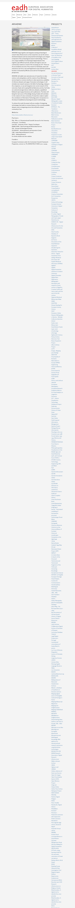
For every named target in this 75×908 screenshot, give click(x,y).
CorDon (53, 174)
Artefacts (53, 83)
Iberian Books (55, 543)
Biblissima (54, 95)
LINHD (53, 660)
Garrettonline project (57, 472)
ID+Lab (53, 547)
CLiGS (53, 158)
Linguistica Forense (56, 658)
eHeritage (54, 333)
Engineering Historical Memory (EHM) (56, 366)
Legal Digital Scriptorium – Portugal (55, 638)
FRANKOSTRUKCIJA (57, 442)
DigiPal (53, 267)
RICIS (52, 906)
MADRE (53, 678)
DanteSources (55, 220)
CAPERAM (54, 140)
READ (53, 864)
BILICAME (54, 97)
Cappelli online (55, 142)
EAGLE (53, 321)
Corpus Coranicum (56, 176)
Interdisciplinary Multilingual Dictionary (55, 586)
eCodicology (54, 331)
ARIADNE (54, 71)
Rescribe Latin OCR (56, 882)
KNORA (53, 622)
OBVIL (53, 765)
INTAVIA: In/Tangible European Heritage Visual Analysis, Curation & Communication (57, 579)
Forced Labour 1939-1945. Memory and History (56, 438)
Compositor (54, 164)
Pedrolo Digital (55, 797)
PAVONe (53, 795)
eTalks (53, 378)
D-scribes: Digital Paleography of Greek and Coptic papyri (57, 216)
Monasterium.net (56, 735)
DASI (52, 230)
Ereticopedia (54, 376)
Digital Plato (54, 277)
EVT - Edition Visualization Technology (55, 400)
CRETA (53, 200)
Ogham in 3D (54, 767)
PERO (53, 801)
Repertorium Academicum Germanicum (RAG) (56, 878)
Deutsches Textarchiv (57, 251)
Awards (19, 17)
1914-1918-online (55, 31)
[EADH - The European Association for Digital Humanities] (32, 11)
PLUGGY (53, 811)
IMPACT (53, 553)
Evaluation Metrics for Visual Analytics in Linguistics (57, 392)
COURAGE (54, 192)
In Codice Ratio (55, 555)
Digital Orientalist (56, 275)
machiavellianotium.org (57, 674)
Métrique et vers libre (57, 727)
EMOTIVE (54, 355)
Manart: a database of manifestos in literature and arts (56, 690)
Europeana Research (56, 388)
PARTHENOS (55, 793)
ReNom (53, 874)
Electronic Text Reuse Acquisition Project (56, 341)
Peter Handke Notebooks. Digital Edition (56, 805)
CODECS (54, 160)
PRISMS (53, 832)
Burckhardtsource (56, 129)
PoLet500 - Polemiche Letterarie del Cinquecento (57, 814)
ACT (52, 65)
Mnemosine (54, 733)
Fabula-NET (54, 414)
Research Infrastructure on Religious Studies (56, 886)
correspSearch (55, 190)
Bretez (53, 127)
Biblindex (53, 93)
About (29, 14)
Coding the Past (55, 162)
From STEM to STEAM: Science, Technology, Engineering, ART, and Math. (56, 462)
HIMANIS (54, 521)
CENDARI (54, 150)
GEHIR (53, 473)
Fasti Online (54, 418)
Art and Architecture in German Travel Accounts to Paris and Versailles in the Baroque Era (57, 77)
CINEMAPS (54, 154)
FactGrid (53, 416)
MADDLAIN (54, 676)
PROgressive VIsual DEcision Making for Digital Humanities (56, 844)
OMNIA (53, 769)
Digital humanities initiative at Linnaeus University (56, 271)
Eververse (54, 396)
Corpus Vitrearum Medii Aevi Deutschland (56, 184)
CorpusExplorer (55, 188)
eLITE (53, 349)
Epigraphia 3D (55, 374)
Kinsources (54, 620)
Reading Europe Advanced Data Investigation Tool (56, 868)
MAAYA (53, 672)
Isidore (53, 598)
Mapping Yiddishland (57, 709)
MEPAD (53, 725)
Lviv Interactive (55, 670)
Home (13, 14)
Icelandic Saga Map (56, 545)
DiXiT (53, 311)
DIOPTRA (54, 303)
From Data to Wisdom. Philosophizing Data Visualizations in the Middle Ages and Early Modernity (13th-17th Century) (56, 450)
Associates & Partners (27, 17)
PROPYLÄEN (55, 848)
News (25, 14)
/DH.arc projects (56, 29)
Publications (35, 14)
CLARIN (53, 156)
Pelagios (53, 799)
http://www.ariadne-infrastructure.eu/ (22, 115)
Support (14, 17)
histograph (54, 523)
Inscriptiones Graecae (57, 573)
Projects (41, 14)
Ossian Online (55, 787)
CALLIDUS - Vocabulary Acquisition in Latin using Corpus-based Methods (56, 134)
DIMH (53, 301)
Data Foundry (55, 232)
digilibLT (53, 265)
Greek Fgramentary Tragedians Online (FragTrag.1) (56, 505)
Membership (19, 14)
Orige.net (54, 785)
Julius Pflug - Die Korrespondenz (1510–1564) (57, 608)
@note (53, 45)
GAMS (53, 470)
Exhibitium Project (56, 404)
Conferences (47, 14)
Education (54, 14)
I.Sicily (53, 541)
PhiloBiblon (54, 809)
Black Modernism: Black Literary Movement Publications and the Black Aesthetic (56, 117)
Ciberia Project (55, 152)
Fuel (52, 468)
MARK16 (53, 711)
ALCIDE (53, 67)
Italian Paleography (56, 600)
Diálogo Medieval (56, 257)
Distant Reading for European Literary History (56, 307)
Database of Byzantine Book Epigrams (55, 236)
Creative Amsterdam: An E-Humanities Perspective (57, 196)
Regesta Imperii (55, 872)
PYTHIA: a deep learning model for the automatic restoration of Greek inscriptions (57, 854)
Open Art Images (56, 775)
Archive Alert (55, 69)
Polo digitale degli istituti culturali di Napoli (56, 824)
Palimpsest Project (56, 791)
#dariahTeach (55, 27)
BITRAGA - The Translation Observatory (55, 109)
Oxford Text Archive (56, 789)
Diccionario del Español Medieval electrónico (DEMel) (56, 261)
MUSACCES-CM (56, 751)
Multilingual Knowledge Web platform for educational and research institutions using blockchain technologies (56, 743)
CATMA (53, 148)
